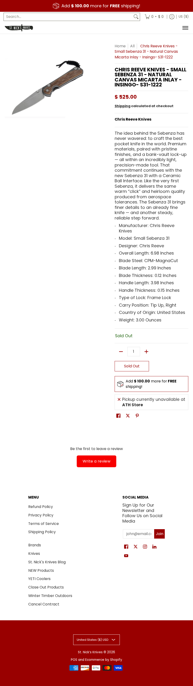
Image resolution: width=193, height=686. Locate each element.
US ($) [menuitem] (184, 16)
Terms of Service (43, 523)
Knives (34, 553)
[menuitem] (154, 17)
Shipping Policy (42, 532)
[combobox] (68, 17)
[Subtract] (121, 351)
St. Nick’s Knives (90, 652)
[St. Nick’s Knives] (19, 28)
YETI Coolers (39, 578)
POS (74, 660)
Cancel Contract (43, 604)
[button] (118, 416)
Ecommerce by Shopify (103, 660)
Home (120, 46)
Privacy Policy (40, 515)
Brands (34, 545)
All (132, 46)
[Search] (136, 17)
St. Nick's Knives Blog (47, 562)
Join (159, 533)
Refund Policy (40, 506)
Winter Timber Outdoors (50, 595)
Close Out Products (46, 587)
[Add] (146, 351)
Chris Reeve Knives (133, 119)
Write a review (97, 461)
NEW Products (41, 570)
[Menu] (185, 28)
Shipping (122, 106)
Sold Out (132, 366)
